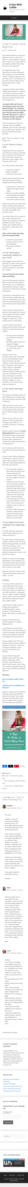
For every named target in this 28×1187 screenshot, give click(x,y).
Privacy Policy (20, 1175)
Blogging (7, 773)
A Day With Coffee (15, 6)
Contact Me (12, 1175)
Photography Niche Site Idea (12, 1091)
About (5, 1175)
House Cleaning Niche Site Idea (12, 1086)
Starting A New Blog (9, 1084)
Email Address (7, 1113)
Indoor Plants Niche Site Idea (12, 1088)
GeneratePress (14, 1180)
